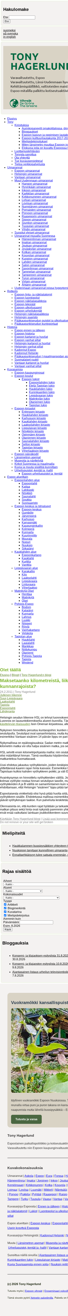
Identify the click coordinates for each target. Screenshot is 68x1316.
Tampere (13, 1199)
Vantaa (57, 1199)
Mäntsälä (61, 1189)
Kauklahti (28, 558)
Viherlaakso (29, 587)
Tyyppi (7, 901)
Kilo (24, 574)
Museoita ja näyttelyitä (29, 460)
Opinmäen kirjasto (33, 434)
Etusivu (12, 118)
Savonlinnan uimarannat (37, 268)
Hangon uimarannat (34, 183)
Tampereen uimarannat (36, 274)
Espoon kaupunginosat (29, 372)
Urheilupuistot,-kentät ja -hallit (34, 470)
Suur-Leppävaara (11, 698)
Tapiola (26, 659)
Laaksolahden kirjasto (36, 424)
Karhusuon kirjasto (34, 418)
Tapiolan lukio (38, 405)
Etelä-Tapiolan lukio (42, 385)
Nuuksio (27, 545)
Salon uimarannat (33, 265)
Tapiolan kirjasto (32, 447)
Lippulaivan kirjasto (34, 428)
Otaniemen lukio (39, 402)
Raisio (63, 1194)
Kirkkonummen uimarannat (39, 196)
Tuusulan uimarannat (35, 226)
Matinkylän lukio (39, 398)
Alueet (7, 887)
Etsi (6, 17)
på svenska (10, 33)
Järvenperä (29, 515)
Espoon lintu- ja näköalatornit (33, 294)
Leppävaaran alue (26, 568)
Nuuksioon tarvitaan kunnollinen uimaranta (39, 850)
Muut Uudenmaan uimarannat (34, 180)
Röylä (25, 626)
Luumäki (36, 1189)
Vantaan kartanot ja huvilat (32, 362)
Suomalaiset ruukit (26, 359)
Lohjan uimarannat (34, 200)
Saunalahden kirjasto (35, 441)
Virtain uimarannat (33, 281)
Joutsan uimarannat (34, 245)
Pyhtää (36, 1194)
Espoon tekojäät (25, 304)
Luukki (26, 620)
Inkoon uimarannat (34, 190)
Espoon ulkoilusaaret (28, 307)
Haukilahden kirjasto (35, 415)
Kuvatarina (15, 911)
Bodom (26, 607)
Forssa (58, 1175)
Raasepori (50, 1194)
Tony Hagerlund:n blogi (36, 675)
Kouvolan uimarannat (35, 255)
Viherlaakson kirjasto (35, 450)
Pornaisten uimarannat (36, 209)
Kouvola (60, 1185)
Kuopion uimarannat (35, 258)
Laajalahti (28, 643)
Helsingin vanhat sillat (29, 346)
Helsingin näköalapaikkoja (32, 314)
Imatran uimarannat (34, 242)
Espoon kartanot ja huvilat (31, 336)
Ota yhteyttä (22, 157)
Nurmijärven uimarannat (37, 206)
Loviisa (23, 1189)
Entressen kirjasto (33, 411)
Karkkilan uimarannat (35, 193)
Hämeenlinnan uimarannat (39, 239)
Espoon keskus (32, 509)
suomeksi (9, 30)
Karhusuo (28, 519)
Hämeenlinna (16, 1180)
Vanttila (26, 564)
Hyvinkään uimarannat (36, 187)
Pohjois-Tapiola (32, 656)
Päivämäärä (11, 922)
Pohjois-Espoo (24, 603)
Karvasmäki (29, 522)
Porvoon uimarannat (35, 213)
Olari (25, 600)
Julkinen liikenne (11, 695)
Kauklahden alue (25, 551)
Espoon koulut (24, 375)
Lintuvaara (28, 584)
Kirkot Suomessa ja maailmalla (34, 463)
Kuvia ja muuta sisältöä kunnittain (36, 467)
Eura (49, 1175)
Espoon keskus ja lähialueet (33, 506)
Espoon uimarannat (27, 170)
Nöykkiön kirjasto (33, 431)
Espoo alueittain (17, 476)
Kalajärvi (27, 610)
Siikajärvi (28, 548)
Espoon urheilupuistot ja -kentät (42, 473)
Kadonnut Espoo (25, 349)
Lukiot (33, 1211)
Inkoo (54, 1180)
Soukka (27, 499)
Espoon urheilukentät (28, 310)
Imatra (31, 1180)
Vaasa (47, 1199)
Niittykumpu (29, 649)
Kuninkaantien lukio (42, 392)
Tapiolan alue (23, 636)
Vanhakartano (31, 629)
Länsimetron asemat (28, 457)
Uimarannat (14, 167)
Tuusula (35, 1199)
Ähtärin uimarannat (34, 284)
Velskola (27, 633)
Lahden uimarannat (34, 261)
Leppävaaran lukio (41, 395)
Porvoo (13, 1194)
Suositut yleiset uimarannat (32, 232)
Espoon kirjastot (25, 408)
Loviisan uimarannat (35, 203)
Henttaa (27, 594)
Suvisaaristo (30, 502)
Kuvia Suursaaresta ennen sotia (28, 1264)
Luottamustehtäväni (27, 151)
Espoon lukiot (30, 379)
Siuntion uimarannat (35, 222)
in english (9, 36)
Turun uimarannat (33, 278)
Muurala (27, 538)
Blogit (15, 675)
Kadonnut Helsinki (26, 353)
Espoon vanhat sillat (28, 340)
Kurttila (26, 561)
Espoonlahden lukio (42, 382)
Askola (28, 1175)
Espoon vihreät (33, 1290)
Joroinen (42, 1180)
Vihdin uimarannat (33, 229)
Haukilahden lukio (40, 388)
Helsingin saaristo (26, 317)
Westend (27, 662)
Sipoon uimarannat (34, 219)
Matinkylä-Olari (24, 590)
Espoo (40, 1175)
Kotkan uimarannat (34, 252)
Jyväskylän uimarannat (36, 248)
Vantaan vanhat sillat (28, 366)
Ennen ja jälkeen (49, 1206)
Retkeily (12, 291)
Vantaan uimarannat (27, 177)
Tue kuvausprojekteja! (29, 160)
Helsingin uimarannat (28, 174)
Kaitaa (26, 486)
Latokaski (28, 489)
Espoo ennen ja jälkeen (30, 330)
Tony (10, 121)
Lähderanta (7, 711)
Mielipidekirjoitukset (34, 141)
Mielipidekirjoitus (18, 915)
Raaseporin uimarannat (37, 216)
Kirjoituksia (22, 125)
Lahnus (26, 616)
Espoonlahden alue (27, 480)
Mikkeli (48, 1189)
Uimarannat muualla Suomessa (35, 235)
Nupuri (26, 542)
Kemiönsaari (15, 1185)
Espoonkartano (31, 555)
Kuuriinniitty (29, 535)
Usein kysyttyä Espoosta (23, 1228)
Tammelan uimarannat (36, 271)
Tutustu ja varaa (26, 1119)
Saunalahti (29, 496)
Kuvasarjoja (15, 369)
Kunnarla (28, 532)
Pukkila (25, 1194)
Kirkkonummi (34, 1185)
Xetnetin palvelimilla (41, 1297)
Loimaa (12, 1189)
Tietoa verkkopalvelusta (30, 164)
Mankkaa (28, 646)
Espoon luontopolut (27, 297)
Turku (24, 1199)
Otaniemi (27, 652)
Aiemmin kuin (12, 918)
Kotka (48, 1185)
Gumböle (28, 512)
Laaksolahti (29, 577)
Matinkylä (28, 597)
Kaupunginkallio (32, 525)
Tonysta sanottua (25, 154)
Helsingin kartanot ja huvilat (32, 343)
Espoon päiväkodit (26, 454)
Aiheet (7, 880)
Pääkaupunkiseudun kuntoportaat (36, 323)
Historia (12, 327)
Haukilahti (28, 639)
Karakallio (28, 571)
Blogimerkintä (16, 908)
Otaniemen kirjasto (34, 437)
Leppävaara (29, 581)
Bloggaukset (30, 131)
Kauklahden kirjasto (34, 421)
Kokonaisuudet (13, 894)
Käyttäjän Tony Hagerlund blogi (20, 818)
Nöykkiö (27, 493)
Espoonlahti (29, 483)
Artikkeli (12, 904)
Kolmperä (28, 529)
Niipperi (27, 623)
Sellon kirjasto (31, 444)
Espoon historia (25, 333)
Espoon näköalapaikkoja (30, 301)
